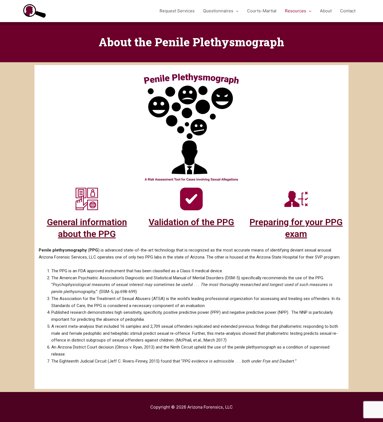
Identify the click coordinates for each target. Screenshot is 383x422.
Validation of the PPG (191, 222)
